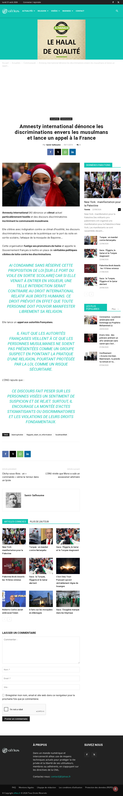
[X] (118, 2)
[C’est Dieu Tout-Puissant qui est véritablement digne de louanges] (68, 566)
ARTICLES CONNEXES (15, 521)
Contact (80, 11)
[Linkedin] (72, 152)
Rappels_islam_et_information (39, 434)
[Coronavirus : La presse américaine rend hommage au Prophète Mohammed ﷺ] (90, 320)
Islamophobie (17, 434)
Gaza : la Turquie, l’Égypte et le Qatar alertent (38, 579)
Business (66, 11)
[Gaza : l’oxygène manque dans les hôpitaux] (68, 599)
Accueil (5, 63)
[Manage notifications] (115, 789)
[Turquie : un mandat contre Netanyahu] (41, 536)
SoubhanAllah (61, 434)
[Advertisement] (61, 92)
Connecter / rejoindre (32, 2)
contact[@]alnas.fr (61, 776)
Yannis (87, 209)
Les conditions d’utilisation (70, 787)
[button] (117, 10)
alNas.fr (16, 793)
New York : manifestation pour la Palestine (12, 550)
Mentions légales (26, 787)
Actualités (27, 11)
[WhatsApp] (65, 152)
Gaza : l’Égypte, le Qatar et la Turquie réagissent (108, 253)
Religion (42, 11)
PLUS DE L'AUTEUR (39, 521)
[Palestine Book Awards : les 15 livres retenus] (14, 566)
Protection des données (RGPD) (99, 787)
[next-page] (9, 619)
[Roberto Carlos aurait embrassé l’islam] (14, 599)
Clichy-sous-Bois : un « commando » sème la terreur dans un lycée (20, 477)
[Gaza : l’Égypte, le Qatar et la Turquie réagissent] (68, 536)
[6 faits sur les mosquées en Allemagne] (41, 599)
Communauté (30, 63)
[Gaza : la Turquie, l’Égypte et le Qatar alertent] (41, 566)
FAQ (14, 787)
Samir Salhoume (53, 145)
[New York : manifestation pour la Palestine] (14, 536)
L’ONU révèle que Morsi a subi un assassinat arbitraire (63, 475)
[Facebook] (113, 2)
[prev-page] (4, 619)
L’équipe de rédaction (46, 787)
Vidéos (54, 11)
